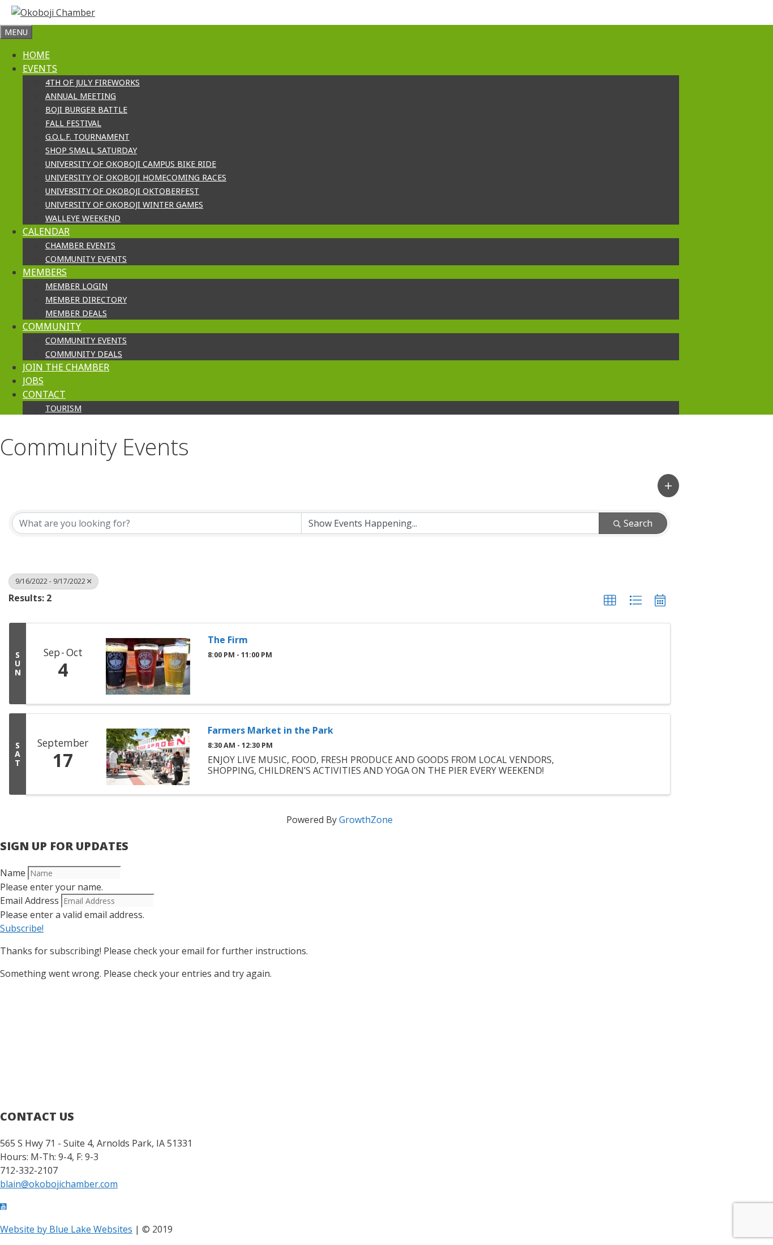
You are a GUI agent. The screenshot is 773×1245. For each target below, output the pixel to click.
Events (40, 68)
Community (52, 326)
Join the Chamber (66, 367)
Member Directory (86, 299)
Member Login (76, 286)
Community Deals (83, 353)
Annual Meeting (80, 96)
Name (12, 873)
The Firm (228, 640)
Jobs (33, 380)
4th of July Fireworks (92, 82)
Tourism (63, 408)
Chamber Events (80, 245)
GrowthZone (366, 819)
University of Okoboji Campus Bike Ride (130, 163)
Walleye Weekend (83, 218)
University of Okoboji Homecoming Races (135, 177)
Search (638, 523)
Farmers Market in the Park (270, 730)
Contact (44, 394)
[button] (668, 485)
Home (36, 55)
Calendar (46, 231)
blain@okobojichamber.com (59, 1184)
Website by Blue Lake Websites (66, 1229)
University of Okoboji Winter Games (124, 204)
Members (45, 272)
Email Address (29, 900)
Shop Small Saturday (91, 150)
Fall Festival (73, 123)
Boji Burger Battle (86, 109)
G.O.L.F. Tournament (87, 136)
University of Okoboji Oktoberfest (122, 191)
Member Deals (76, 313)
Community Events (86, 258)
